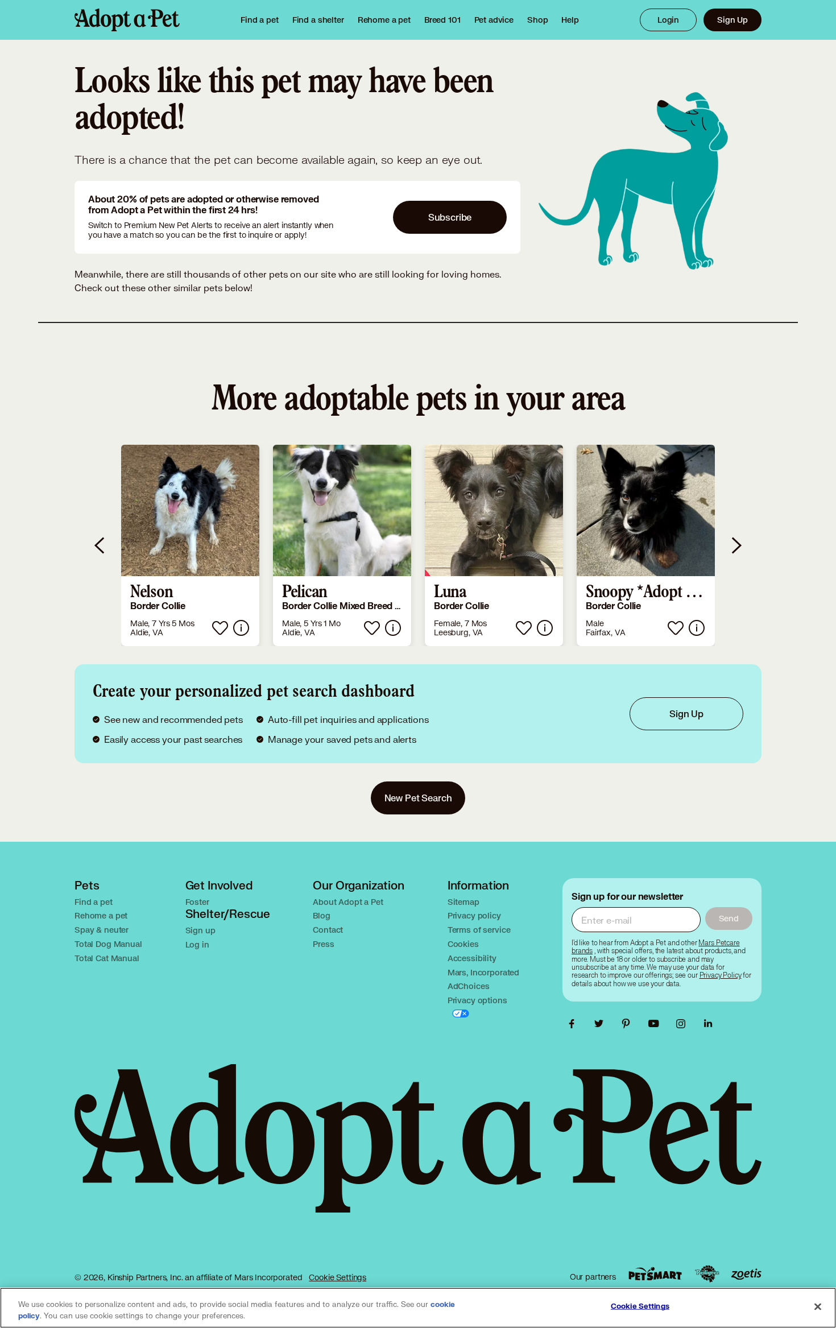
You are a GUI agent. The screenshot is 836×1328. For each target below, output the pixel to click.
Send (729, 918)
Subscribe (450, 217)
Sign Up (732, 19)
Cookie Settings (337, 1277)
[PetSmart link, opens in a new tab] (655, 1274)
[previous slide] (100, 545)
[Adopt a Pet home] (127, 20)
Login (668, 19)
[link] (384, 20)
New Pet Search (418, 797)
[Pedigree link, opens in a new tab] (707, 1274)
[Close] (817, 1306)
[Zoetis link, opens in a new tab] (746, 1274)
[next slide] (736, 545)
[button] (190, 545)
